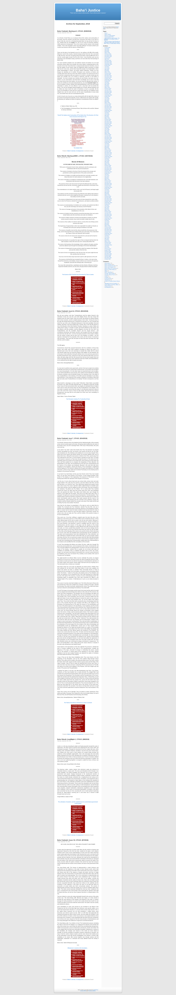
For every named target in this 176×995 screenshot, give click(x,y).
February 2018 (108, 165)
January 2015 (108, 212)
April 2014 (107, 224)
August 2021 (107, 111)
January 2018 (108, 166)
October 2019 (108, 139)
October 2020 (108, 124)
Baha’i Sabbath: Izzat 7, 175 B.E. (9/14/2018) (72, 438)
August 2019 (107, 142)
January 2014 (108, 228)
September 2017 (108, 171)
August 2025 (107, 57)
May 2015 (107, 207)
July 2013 (107, 235)
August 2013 (107, 234)
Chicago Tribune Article (110, 273)
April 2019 (107, 147)
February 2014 (108, 227)
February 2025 (108, 60)
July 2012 (107, 246)
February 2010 (108, 248)
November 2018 (108, 153)
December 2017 (108, 168)
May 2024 (107, 69)
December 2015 (108, 198)
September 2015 (108, 202)
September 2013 (108, 233)
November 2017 (108, 169)
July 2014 (107, 220)
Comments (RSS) (91, 990)
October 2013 (108, 232)
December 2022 (108, 91)
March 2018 (107, 164)
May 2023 (107, 84)
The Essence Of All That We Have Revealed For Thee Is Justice (78, 274)
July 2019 (107, 143)
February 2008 (108, 255)
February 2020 (108, 134)
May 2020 (107, 130)
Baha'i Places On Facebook (111, 268)
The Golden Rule (78, 148)
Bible (106, 270)
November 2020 (108, 123)
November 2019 (108, 138)
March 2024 (107, 71)
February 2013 (108, 242)
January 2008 (108, 256)
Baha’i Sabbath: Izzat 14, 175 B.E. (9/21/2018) (72, 311)
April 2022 (107, 101)
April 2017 (107, 178)
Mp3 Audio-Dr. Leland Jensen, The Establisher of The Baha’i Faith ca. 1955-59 (112, 39)
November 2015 (108, 200)
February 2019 (108, 150)
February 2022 (108, 103)
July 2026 (107, 48)
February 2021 (108, 119)
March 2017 (107, 179)
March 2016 (107, 194)
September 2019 (108, 141)
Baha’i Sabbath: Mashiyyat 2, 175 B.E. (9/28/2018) (74, 31)
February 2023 (108, 88)
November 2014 (108, 215)
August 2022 (107, 96)
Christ (106, 275)
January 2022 (108, 105)
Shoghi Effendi (108, 285)
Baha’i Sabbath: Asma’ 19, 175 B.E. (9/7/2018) (72, 840)
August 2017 (107, 173)
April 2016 (107, 193)
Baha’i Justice (88, 10)
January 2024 (108, 74)
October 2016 (108, 185)
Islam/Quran (107, 279)
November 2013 (108, 230)
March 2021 (107, 118)
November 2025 (108, 56)
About (106, 33)
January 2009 (108, 252)
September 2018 (108, 156)
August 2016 (107, 188)
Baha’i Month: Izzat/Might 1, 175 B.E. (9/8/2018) (73, 739)
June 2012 (107, 247)
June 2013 (107, 237)
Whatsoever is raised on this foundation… (78, 948)
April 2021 (107, 116)
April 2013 (107, 239)
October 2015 (108, 201)
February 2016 (108, 196)
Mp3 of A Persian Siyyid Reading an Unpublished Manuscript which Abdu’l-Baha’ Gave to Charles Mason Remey (112, 42)
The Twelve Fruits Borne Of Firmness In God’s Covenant (78, 702)
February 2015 (108, 211)
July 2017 (107, 174)
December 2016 (108, 183)
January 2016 (108, 197)
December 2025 (108, 55)
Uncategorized (79, 151)
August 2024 (107, 65)
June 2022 (107, 98)
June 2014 (107, 221)
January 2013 (108, 243)
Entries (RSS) (83, 990)
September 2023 (108, 79)
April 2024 (107, 70)
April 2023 (107, 86)
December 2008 (108, 253)
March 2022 (107, 102)
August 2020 (107, 127)
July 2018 (107, 159)
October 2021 (108, 109)
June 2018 (107, 160)
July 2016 (107, 189)
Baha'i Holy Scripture (109, 267)
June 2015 (107, 206)
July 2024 (107, 66)
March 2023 (107, 87)
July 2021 (107, 112)
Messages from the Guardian (111, 283)
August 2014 (107, 219)
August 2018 (107, 157)
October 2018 (108, 155)
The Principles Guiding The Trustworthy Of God (78, 399)
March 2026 (107, 52)
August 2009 (107, 250)
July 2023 (107, 82)
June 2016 (107, 191)
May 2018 (107, 161)
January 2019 (108, 151)
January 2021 (108, 120)
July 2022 (107, 97)
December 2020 (108, 121)
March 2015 (107, 210)
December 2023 (108, 75)
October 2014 (108, 216)
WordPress (96, 989)
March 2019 (107, 148)
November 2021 (108, 107)
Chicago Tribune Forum (110, 274)
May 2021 (107, 115)
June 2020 (107, 129)
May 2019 (107, 146)
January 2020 (108, 136)
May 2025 (107, 59)
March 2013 (107, 241)
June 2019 (107, 144)
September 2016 (108, 187)
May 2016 (107, 192)
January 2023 (108, 89)
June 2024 (107, 68)
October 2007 (108, 259)
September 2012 (108, 244)
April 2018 (107, 162)
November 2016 (108, 184)
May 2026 (107, 50)
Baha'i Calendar (71, 151)
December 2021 (108, 106)
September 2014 (108, 218)
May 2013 (107, 238)
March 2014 (107, 225)
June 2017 (107, 175)
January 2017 (108, 182)
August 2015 (107, 203)
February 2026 (108, 53)
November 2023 (108, 77)
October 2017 (108, 170)
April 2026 (107, 51)
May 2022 (107, 100)
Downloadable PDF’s (109, 36)
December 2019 (108, 137)
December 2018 (108, 152)
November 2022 (108, 92)
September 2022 (108, 94)
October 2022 (108, 93)
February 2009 (108, 251)
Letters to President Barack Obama (112, 281)
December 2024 (108, 61)
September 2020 (108, 125)
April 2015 (107, 209)
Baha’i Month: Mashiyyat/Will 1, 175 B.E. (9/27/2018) (75, 156)
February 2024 (108, 73)
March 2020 (107, 133)
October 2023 (108, 78)
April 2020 (107, 132)
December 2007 (108, 257)
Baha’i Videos (108, 34)
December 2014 (108, 214)
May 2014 (107, 223)
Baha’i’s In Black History (110, 35)
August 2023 (107, 80)
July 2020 (107, 128)
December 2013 (108, 229)
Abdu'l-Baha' (107, 263)
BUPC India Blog (108, 272)
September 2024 (108, 64)
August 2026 (107, 47)
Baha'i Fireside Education (110, 265)
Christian (107, 277)
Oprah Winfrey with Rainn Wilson (112, 284)
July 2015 (107, 205)
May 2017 (107, 177)
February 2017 (108, 180)
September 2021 (108, 110)
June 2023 (107, 83)
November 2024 (108, 62)
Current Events (108, 278)
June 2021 (107, 114)
